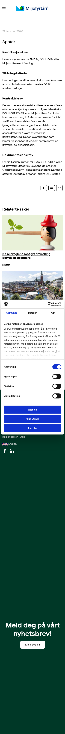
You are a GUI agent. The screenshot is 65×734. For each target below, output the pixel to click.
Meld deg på (32, 644)
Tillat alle (32, 409)
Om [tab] (53, 312)
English (12, 443)
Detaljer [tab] (32, 312)
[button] (4, 8)
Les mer (6, 265)
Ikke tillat (32, 428)
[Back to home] (32, 8)
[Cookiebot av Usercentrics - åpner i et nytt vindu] (47, 304)
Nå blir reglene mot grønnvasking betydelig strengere (26, 256)
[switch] (56, 376)
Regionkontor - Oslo (13, 436)
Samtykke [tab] (11, 312)
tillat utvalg (33, 418)
